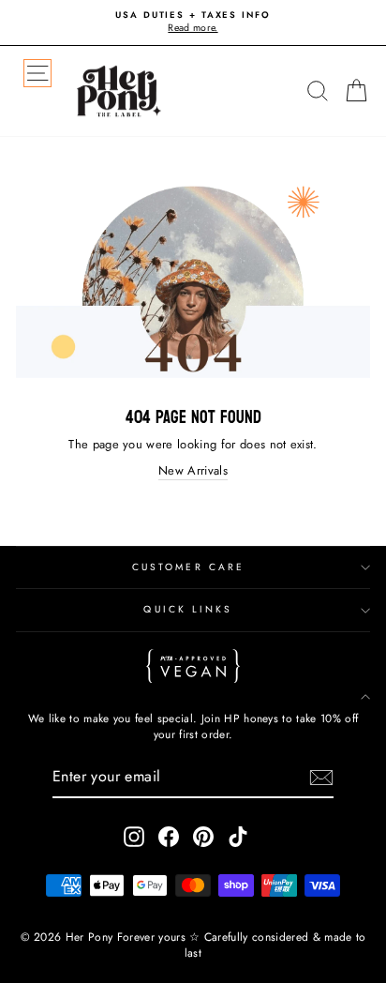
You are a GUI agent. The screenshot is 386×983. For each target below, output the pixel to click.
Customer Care (188, 567)
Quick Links (187, 609)
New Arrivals (193, 470)
